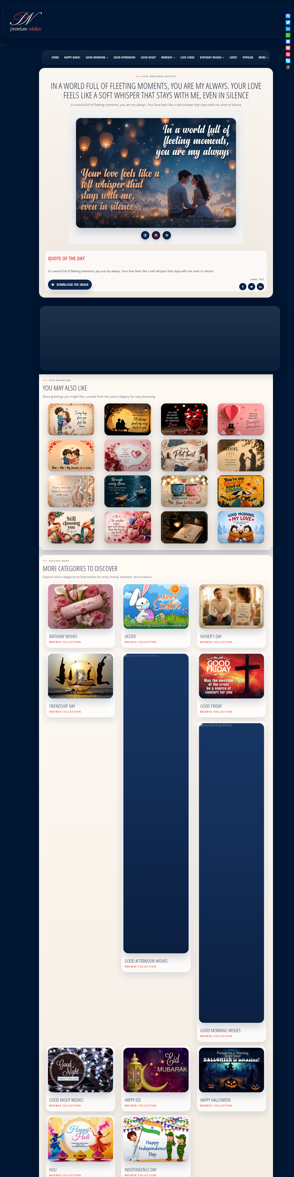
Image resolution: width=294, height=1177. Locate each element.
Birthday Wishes (211, 57)
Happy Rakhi (72, 57)
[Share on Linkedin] (260, 287)
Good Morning (96, 57)
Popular (248, 57)
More (262, 57)
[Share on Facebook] (242, 287)
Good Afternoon (124, 57)
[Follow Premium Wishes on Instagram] (167, 235)
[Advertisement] (182, 19)
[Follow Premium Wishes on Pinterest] (156, 235)
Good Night (148, 57)
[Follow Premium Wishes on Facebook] (145, 235)
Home (55, 57)
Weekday (167, 57)
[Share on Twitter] (251, 287)
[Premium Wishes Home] (26, 21)
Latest (233, 57)
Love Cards (187, 57)
